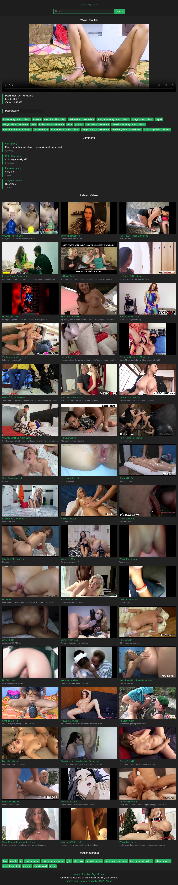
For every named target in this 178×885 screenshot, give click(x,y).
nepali (159, 119)
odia (69, 124)
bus (5, 861)
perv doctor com (94, 861)
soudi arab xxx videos (116, 861)
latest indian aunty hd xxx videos (128, 124)
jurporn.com (72, 881)
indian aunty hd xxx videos (16, 119)
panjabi (78, 124)
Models (101, 874)
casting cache (32, 861)
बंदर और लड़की (40, 866)
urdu (33, 124)
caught (13, 861)
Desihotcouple (12, 111)
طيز (69, 861)
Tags (94, 874)
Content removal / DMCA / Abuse (96, 881)
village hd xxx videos (142, 119)
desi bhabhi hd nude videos (17, 129)
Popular (86, 874)
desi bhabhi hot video (54, 119)
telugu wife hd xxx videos (15, 124)
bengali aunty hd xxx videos (95, 129)
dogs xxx (78, 861)
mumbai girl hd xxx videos (157, 129)
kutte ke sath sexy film (53, 861)
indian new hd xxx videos (51, 124)
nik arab (27, 866)
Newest (76, 874)
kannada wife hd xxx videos (64, 129)
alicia (52, 866)
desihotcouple (41, 129)
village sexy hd (163, 861)
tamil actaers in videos (141, 861)
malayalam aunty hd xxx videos (113, 119)
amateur (37, 119)
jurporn (89, 5)
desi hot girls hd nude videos (127, 129)
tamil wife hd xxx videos (97, 124)
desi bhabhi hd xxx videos (81, 119)
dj (21, 861)
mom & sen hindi (11, 866)
